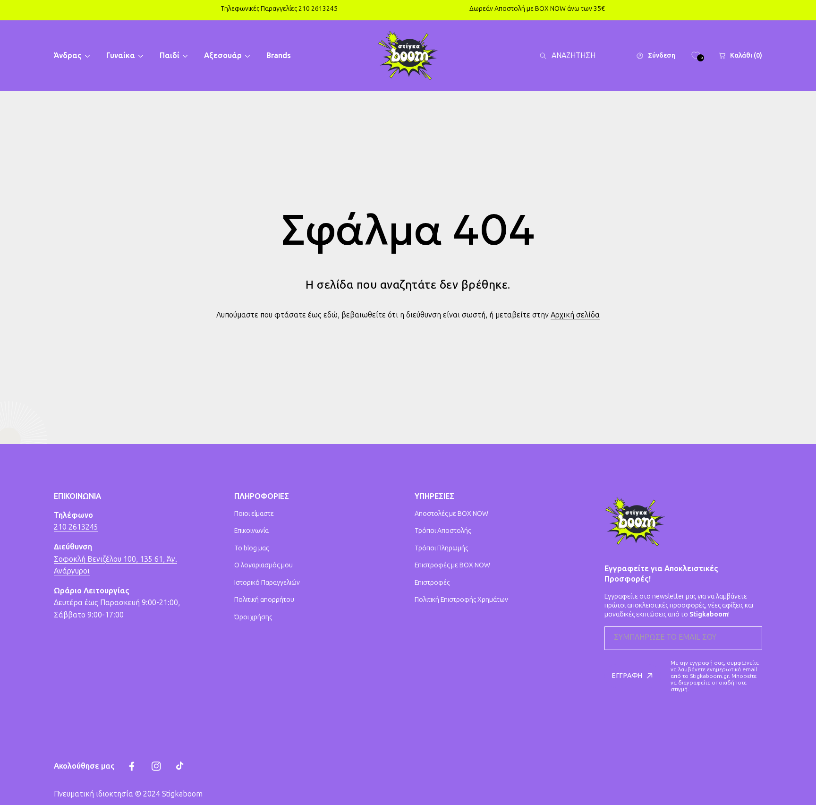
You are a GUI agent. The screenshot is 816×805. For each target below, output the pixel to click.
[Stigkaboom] (408, 55)
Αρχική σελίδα (575, 314)
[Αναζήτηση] (546, 55)
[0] (695, 56)
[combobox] (577, 55)
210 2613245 (76, 526)
